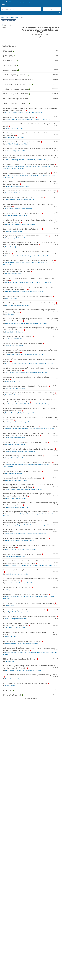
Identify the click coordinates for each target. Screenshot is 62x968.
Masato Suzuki (30, 224)
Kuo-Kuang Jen (46, 404)
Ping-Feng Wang (20, 160)
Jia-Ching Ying (9, 175)
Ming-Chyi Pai (39, 282)
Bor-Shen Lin (9, 305)
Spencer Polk (9, 332)
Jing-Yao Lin (8, 339)
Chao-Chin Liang (27, 209)
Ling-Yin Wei (9, 354)
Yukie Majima (50, 429)
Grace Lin (23, 354)
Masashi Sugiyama (37, 112)
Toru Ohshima (43, 514)
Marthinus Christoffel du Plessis (14, 112)
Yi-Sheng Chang (39, 262)
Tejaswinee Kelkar (10, 643)
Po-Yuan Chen (9, 605)
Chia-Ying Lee (29, 256)
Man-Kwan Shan (29, 200)
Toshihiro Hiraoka (31, 534)
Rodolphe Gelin (17, 231)
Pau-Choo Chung (20, 282)
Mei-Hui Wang (19, 429)
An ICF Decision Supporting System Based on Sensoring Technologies (27, 462)
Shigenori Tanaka (32, 565)
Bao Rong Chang (10, 262)
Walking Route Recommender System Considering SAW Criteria (25, 442)
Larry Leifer (21, 556)
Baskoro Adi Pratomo (34, 652)
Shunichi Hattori (10, 498)
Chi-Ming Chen (29, 262)
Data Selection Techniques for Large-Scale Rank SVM (21, 142)
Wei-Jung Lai (21, 168)
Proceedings (10, 17)
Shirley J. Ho (8, 590)
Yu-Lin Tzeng (38, 256)
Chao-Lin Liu (20, 256)
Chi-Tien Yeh (18, 193)
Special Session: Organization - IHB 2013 (17, 84)
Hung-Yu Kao (16, 381)
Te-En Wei (16, 323)
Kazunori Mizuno (18, 291)
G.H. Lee (12, 151)
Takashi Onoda (22, 480)
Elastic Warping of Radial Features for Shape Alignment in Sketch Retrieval (29, 303)
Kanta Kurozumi (40, 429)
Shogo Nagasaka (18, 525)
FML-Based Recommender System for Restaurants (20, 427)
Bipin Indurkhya (33, 643)
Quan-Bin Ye (9, 323)
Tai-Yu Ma (8, 273)
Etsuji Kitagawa (21, 565)
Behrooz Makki (23, 215)
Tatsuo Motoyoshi (21, 514)
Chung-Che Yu (9, 437)
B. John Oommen (19, 332)
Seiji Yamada (19, 458)
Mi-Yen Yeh (16, 354)
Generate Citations (8, 21)
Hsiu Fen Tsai (20, 262)
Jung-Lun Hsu (46, 119)
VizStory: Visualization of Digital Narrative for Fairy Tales (23, 197)
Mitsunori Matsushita (28, 451)
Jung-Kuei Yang (9, 661)
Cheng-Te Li (19, 200)
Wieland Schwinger (36, 489)
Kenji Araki (6, 598)
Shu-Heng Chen (20, 628)
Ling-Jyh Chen (27, 422)
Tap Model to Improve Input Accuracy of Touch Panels (22, 471)
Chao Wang (18, 612)
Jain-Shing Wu (9, 119)
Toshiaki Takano (53, 525)
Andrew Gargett (10, 247)
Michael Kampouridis (11, 186)
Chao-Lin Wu (18, 422)
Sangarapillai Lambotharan (34, 413)
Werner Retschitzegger (23, 489)
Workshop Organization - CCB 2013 (15, 89)
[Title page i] (7, 51)
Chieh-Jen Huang (10, 200)
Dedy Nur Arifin (22, 652)
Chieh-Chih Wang (19, 437)
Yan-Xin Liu (8, 404)
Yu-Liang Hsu (30, 282)
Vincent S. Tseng (27, 175)
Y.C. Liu (7, 151)
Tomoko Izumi (19, 540)
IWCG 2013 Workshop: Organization (15, 99)
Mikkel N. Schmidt (32, 596)
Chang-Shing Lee (29, 429)
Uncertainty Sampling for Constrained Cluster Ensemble (23, 456)
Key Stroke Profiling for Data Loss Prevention (19, 117)
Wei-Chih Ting (39, 363)
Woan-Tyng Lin (9, 429)
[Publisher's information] (12, 695)
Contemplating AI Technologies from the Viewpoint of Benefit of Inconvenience (31, 570)
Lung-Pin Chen (9, 670)
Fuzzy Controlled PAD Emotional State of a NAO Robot (22, 229)
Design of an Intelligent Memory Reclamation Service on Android (25, 236)
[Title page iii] (8, 56)
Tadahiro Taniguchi (42, 525)
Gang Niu (28, 112)
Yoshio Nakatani (29, 540)
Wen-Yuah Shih (18, 363)
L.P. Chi (23, 151)
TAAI (16, 17)
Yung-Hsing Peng (20, 372)
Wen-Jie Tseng (37, 670)
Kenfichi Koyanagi (32, 514)
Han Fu (7, 612)
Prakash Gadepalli (22, 643)
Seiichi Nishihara (38, 291)
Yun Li (14, 637)
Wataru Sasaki (9, 444)
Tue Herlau (23, 596)
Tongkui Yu (8, 637)
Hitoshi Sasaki (28, 291)
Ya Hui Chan (30, 354)
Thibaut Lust (9, 679)
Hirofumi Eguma (10, 583)
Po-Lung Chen (9, 128)
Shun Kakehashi (10, 514)
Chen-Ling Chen (10, 388)
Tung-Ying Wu (9, 209)
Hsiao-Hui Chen (10, 160)
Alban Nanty (9, 231)
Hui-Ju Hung (21, 166)
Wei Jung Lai (39, 354)
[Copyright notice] (9, 61)
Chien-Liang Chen (10, 256)
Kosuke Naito (42, 534)
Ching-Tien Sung (31, 160)
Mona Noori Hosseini (11, 215)
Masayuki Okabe (10, 458)
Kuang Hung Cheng (49, 175)
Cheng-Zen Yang (10, 238)
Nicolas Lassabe (10, 686)
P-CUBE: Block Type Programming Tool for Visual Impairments (25, 512)
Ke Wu (12, 612)
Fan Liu (15, 298)
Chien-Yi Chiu (9, 193)
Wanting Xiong (14, 619)
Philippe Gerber (16, 273)
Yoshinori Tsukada (10, 565)
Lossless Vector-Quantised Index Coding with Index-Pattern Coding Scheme (29, 149)
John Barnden (19, 247)
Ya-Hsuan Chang (10, 137)
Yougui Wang (26, 612)
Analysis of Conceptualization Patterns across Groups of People (25, 594)
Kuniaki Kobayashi (29, 525)
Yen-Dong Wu (42, 372)
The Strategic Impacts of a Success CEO (17, 587)
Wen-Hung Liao (10, 314)
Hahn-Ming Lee (34, 323)
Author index (7, 690)
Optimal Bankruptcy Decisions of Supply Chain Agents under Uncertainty (28, 603)
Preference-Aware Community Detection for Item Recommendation (26, 173)
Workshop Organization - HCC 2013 (15, 94)
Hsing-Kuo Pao (17, 339)
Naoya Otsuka (9, 451)
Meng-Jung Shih (12, 168)
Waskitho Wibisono (11, 652)
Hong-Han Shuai (31, 166)
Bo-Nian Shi (17, 175)
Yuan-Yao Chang (27, 670)
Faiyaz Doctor (28, 404)
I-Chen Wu (18, 209)
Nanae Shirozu (23, 507)
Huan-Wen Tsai (37, 175)
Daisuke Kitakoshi (20, 224)
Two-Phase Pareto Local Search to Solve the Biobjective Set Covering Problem (30, 675)
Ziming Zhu (21, 413)
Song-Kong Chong (27, 119)
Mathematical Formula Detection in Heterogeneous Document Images (27, 296)
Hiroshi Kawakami (19, 534)
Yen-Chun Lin (26, 305)
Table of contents (9, 65)
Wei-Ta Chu (8, 298)
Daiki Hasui (17, 451)
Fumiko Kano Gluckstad (12, 596)
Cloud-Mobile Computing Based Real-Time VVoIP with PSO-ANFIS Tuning (28, 260)
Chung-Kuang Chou (11, 166)
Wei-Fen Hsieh (19, 464)
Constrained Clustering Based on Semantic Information (22, 478)
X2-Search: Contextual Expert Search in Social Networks (22, 343)
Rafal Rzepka (52, 596)
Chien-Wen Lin (48, 282)
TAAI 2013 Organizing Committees (15, 75)
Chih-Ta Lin (37, 119)
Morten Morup (43, 596)
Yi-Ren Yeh (40, 160)
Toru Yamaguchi (8, 467)
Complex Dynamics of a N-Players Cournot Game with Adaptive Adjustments (29, 617)
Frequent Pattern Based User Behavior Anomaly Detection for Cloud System (29, 191)
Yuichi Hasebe (9, 534)
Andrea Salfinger (10, 489)
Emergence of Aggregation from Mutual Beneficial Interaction (24, 610)
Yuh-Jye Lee (17, 119)
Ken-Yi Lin (8, 144)
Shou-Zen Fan (37, 404)
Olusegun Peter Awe (11, 413)
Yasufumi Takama (19, 444)
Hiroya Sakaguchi (10, 549)
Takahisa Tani (9, 473)
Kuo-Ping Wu (43, 323)
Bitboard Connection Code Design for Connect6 (19, 659)
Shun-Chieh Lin (8, 177)
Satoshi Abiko (42, 565)
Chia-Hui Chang (20, 388)
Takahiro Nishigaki (11, 480)
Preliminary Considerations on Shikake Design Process (22, 554)
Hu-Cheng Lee (9, 422)
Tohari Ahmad (45, 652)
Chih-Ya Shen (41, 166)
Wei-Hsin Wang (9, 282)
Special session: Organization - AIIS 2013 (17, 80)
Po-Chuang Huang (31, 372)
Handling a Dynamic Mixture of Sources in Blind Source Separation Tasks (28, 393)
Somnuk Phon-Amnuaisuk (13, 395)
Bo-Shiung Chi (20, 238)
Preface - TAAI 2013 (10, 70)
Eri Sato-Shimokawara (31, 464)
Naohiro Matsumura (11, 556)
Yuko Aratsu (9, 291)
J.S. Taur (17, 151)
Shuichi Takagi (9, 540)
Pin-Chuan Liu (48, 363)
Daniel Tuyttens (18, 679)
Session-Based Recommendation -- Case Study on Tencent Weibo (25, 386)
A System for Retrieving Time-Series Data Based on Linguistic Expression (28, 449)
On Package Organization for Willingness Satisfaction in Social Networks (28, 164)
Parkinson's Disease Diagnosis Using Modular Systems (22, 213)
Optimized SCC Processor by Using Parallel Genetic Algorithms (25, 683)
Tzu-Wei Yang (9, 363)
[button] (59, 13)
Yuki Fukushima (52, 565)
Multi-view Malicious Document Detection (17, 337)
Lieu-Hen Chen (9, 464)
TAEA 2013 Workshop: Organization (15, 103)
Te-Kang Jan (15, 144)
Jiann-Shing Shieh (18, 404)
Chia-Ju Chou (46, 256)
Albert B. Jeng (24, 323)
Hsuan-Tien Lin (19, 128)
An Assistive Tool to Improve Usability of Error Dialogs (22, 641)
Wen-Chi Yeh (17, 305)
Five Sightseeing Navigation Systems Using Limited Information (25, 538)
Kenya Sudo (8, 525)
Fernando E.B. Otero (24, 186)
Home (2, 17)
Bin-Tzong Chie (10, 628)
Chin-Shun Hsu (9, 372)
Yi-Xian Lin (8, 381)
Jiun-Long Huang (29, 363)
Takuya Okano (9, 224)
